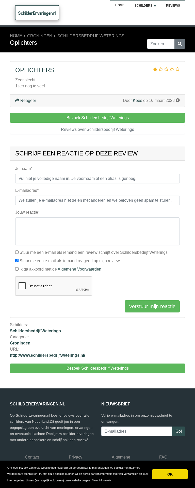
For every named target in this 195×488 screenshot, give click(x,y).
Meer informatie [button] (101, 480)
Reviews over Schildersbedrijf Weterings (97, 129)
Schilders (143, 5)
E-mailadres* (27, 190)
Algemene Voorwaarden (79, 269)
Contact (32, 457)
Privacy (75, 457)
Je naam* (23, 168)
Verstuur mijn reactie (152, 306)
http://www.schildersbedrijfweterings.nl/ (47, 355)
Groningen (39, 36)
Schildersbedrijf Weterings (90, 36)
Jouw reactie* (27, 212)
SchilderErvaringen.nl (37, 13)
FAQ (163, 457)
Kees (137, 100)
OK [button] (170, 474)
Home (119, 5)
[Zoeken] (179, 44)
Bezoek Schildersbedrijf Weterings (98, 368)
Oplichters (34, 70)
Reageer (27, 100)
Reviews (173, 5)
